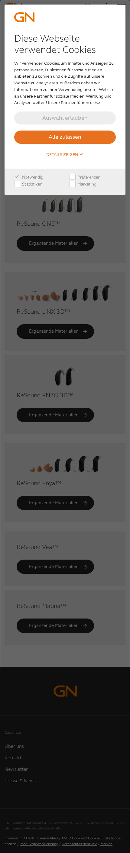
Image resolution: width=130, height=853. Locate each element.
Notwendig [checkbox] (32, 177)
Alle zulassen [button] (65, 137)
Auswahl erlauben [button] (65, 118)
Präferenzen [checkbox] (88, 177)
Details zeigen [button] (62, 154)
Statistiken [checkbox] (31, 184)
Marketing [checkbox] (86, 184)
